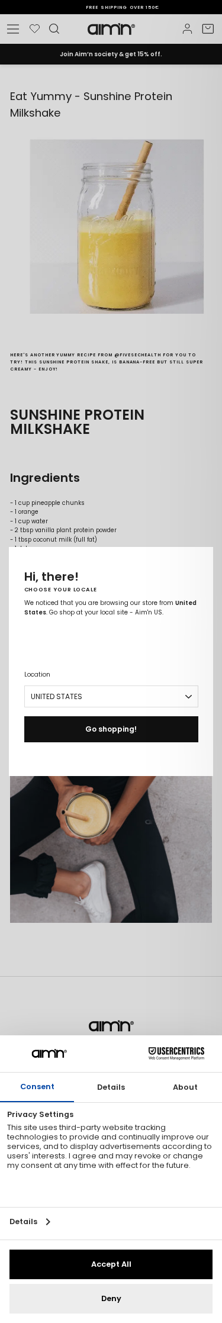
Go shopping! (111, 729)
